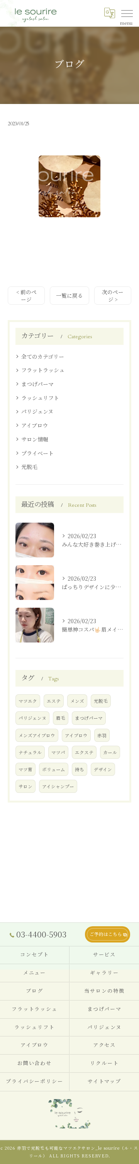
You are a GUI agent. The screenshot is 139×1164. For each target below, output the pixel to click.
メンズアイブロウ (37, 735)
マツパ (58, 752)
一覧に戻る (69, 295)
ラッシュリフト (40, 398)
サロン (25, 786)
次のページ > (113, 295)
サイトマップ (105, 1081)
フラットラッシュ (42, 370)
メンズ (77, 701)
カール (110, 752)
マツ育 (25, 769)
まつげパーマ (37, 384)
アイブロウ (34, 425)
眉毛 (60, 718)
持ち (79, 769)
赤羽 (102, 735)
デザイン (103, 769)
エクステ (84, 752)
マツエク (28, 701)
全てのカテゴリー (42, 356)
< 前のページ (26, 295)
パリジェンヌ (37, 411)
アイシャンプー (58, 786)
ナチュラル (30, 752)
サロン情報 (34, 439)
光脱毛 (29, 466)
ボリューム (53, 769)
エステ (54, 701)
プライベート (37, 453)
